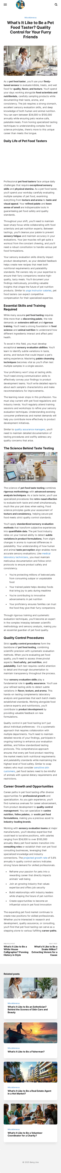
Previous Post (16, 949)
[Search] (56, 5)
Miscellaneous (31, 18)
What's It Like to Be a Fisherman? (26, 1051)
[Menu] (5, 4)
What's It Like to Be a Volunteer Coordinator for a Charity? (25, 1134)
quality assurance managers (30, 429)
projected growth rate (35, 857)
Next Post (44, 949)
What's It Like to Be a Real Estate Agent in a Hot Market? (29, 1092)
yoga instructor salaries (38, 290)
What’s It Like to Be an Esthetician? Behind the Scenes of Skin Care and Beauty (28, 1009)
